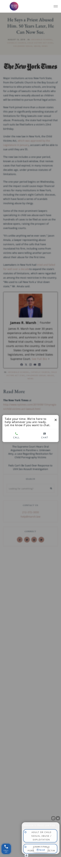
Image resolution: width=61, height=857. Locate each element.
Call (16, 437)
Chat (44, 437)
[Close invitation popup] (55, 420)
